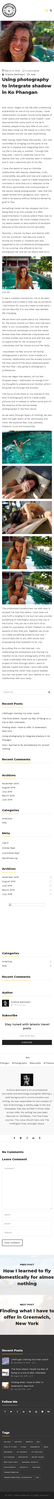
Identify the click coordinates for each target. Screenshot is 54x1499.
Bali (38, 1442)
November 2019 (10, 783)
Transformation (11, 1472)
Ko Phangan (9, 1457)
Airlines (18, 1442)
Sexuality (36, 1063)
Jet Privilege (37, 1452)
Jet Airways (21, 1452)
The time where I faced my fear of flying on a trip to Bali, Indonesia (26, 720)
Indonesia (8, 1452)
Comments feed (10, 853)
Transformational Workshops (18, 1477)
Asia (33, 74)
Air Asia (7, 1442)
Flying (23, 1447)
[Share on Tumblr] (39, 1138)
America (29, 1442)
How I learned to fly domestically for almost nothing (25, 747)
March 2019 (8, 795)
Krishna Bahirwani (15, 74)
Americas (7, 818)
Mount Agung (38, 1457)
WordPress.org (9, 858)
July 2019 (7, 791)
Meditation (23, 1457)
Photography (20, 1063)
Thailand (36, 1467)
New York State (11, 1462)
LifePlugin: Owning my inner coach (20, 713)
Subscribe (27, 1042)
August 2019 (8, 787)
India (46, 1447)
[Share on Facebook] (14, 1138)
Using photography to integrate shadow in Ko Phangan (26, 738)
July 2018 (7, 799)
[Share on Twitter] (20, 1138)
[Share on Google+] (27, 1138)
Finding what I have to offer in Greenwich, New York (24, 729)
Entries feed (8, 848)
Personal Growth (30, 1462)
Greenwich (35, 1447)
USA (37, 1477)
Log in (5, 842)
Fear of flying (10, 1447)
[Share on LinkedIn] (33, 1138)
